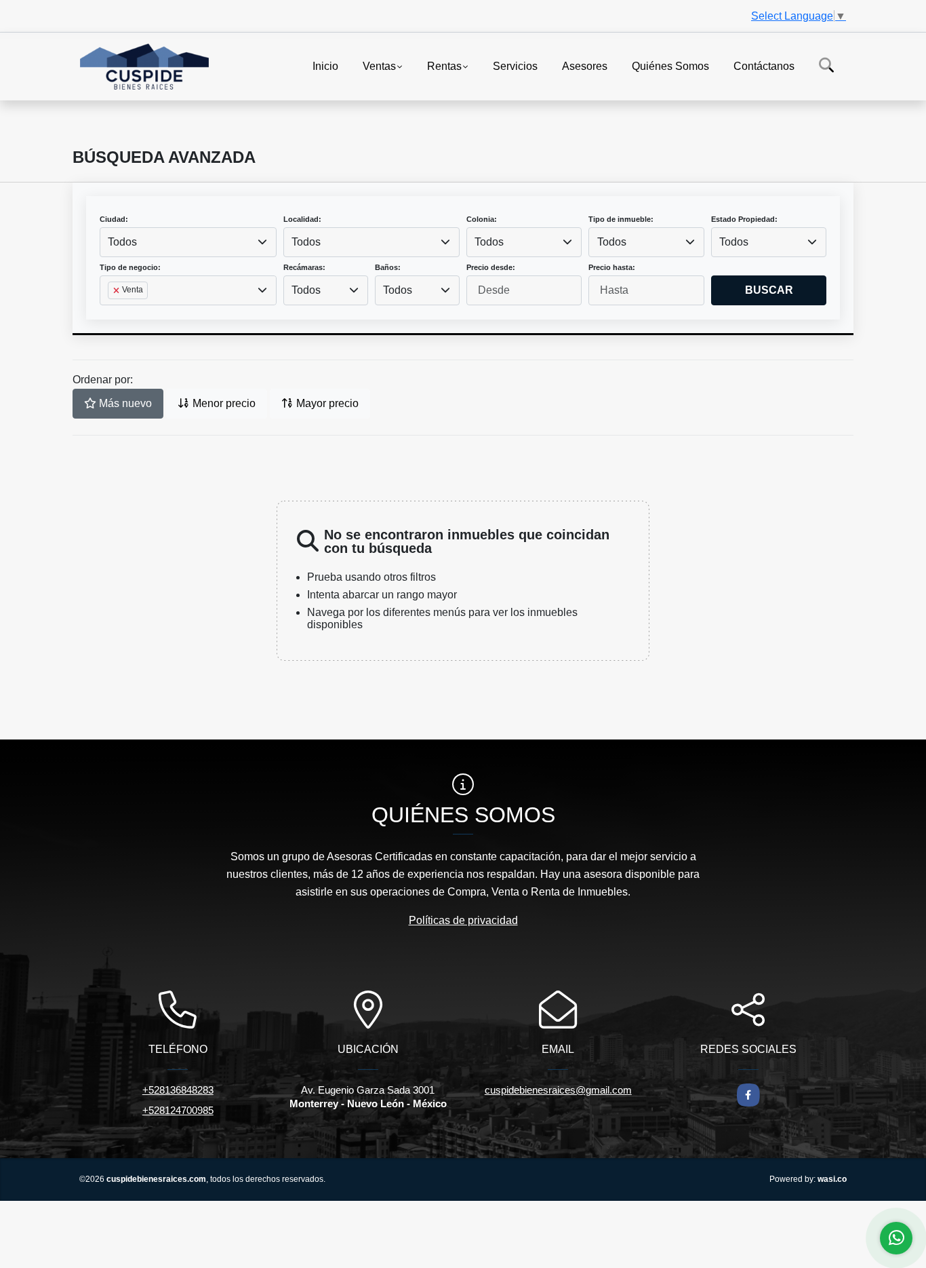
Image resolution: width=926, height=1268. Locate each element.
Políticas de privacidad (463, 920)
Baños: (388, 267)
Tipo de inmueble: (620, 219)
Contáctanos (763, 65)
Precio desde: (490, 267)
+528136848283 (178, 1090)
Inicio (325, 65)
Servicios (515, 65)
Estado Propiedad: (744, 219)
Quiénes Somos (670, 65)
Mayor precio (326, 403)
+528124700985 (178, 1110)
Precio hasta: (611, 267)
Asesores (584, 65)
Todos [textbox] (122, 242)
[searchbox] (112, 312)
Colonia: (481, 219)
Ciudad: (114, 219)
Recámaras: (304, 267)
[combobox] (188, 242)
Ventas (379, 65)
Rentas (444, 65)
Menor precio (223, 403)
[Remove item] (117, 290)
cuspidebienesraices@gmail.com (558, 1090)
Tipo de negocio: (130, 267)
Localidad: (302, 219)
